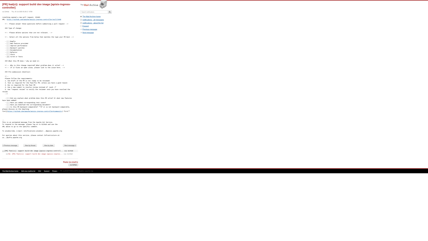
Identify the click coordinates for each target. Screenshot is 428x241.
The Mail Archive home (91, 17)
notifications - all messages (93, 20)
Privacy (54, 171)
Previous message (10, 145)
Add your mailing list (28, 171)
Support (46, 171)
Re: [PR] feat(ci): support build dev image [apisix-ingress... (35, 154)
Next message (69, 145)
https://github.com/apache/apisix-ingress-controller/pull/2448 (34, 19)
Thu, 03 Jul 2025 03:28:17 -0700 (21, 11)
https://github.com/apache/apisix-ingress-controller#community (35, 111)
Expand (85, 26)
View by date (48, 145)
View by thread (30, 145)
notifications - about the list (92, 23)
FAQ (39, 171)
